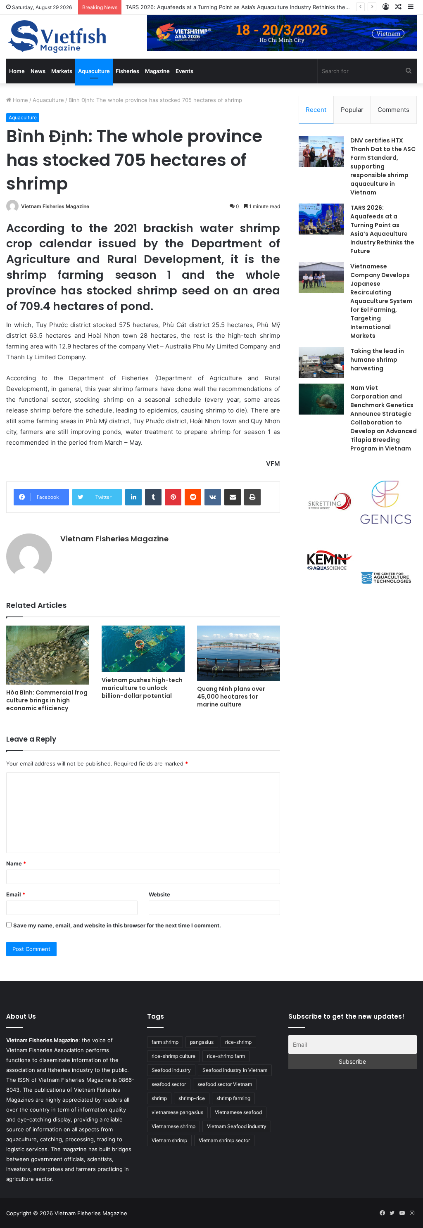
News (38, 71)
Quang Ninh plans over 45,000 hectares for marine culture (231, 697)
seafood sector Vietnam (224, 1084)
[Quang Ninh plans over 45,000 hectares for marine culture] (238, 653)
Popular (352, 110)
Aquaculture (94, 71)
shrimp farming (233, 1098)
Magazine (157, 71)
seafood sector (169, 1084)
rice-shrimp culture (173, 1056)
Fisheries (127, 71)
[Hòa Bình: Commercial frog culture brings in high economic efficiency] (47, 655)
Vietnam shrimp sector (224, 1140)
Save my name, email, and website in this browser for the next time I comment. (117, 925)
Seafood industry (171, 1070)
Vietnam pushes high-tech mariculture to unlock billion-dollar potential (142, 688)
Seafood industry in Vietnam (234, 1070)
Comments (393, 110)
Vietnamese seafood (238, 1112)
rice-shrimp (238, 1042)
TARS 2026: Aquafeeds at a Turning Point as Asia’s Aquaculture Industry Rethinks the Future (245, 7)
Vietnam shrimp (169, 1140)
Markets (61, 71)
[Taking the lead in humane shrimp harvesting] (321, 362)
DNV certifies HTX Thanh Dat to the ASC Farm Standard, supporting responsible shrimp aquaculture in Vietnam (383, 166)
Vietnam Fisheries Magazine (55, 206)
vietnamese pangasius (177, 1112)
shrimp (159, 1098)
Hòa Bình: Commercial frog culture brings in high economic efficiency (47, 700)
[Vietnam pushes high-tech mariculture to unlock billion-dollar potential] (143, 649)
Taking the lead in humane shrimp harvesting (377, 359)
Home (17, 71)
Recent (316, 110)
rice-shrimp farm (226, 1056)
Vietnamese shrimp (173, 1126)
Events (184, 71)
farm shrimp (165, 1042)
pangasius (202, 1042)
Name (16, 863)
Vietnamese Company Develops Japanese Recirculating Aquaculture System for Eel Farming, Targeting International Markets (381, 301)
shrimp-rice (191, 1098)
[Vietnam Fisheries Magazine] (57, 37)
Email (15, 894)
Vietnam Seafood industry (236, 1126)
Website (159, 894)
